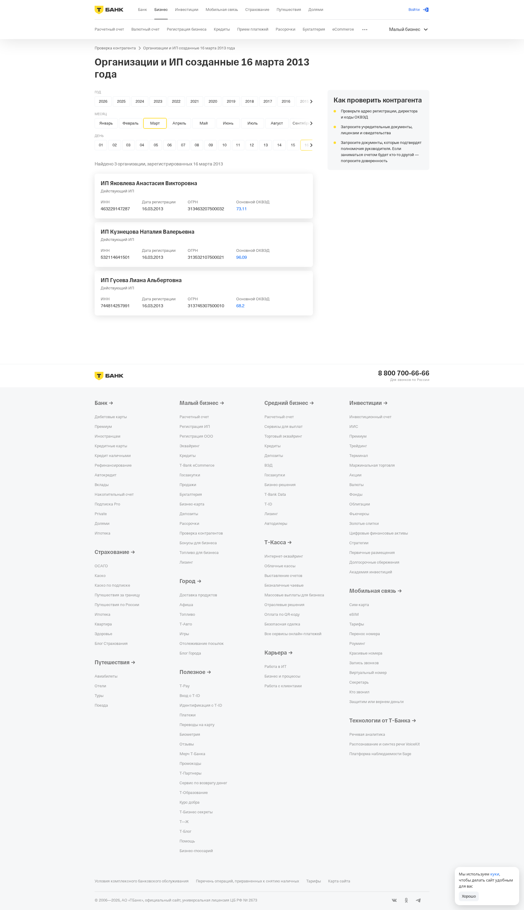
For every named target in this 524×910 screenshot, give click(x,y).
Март (155, 123)
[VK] (394, 900)
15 (293, 145)
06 (169, 145)
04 (142, 145)
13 (266, 145)
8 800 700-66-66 (403, 373)
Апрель (179, 123)
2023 (158, 101)
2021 (194, 101)
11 (238, 145)
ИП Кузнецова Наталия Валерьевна (147, 231)
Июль (252, 123)
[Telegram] (418, 900)
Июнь (228, 123)
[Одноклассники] (406, 900)
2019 (231, 101)
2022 (176, 101)
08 (197, 145)
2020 (213, 101)
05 (156, 145)
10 (224, 145)
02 (115, 145)
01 (101, 145)
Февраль (131, 123)
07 (183, 145)
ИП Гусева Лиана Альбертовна (141, 280)
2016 (286, 101)
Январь (106, 123)
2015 (304, 101)
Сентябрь (301, 123)
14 (279, 145)
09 (211, 145)
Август (277, 123)
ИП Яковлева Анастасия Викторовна (149, 183)
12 (252, 145)
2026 (103, 101)
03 (128, 145)
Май (204, 123)
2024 (140, 101)
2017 (268, 101)
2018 (249, 101)
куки (494, 874)
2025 (121, 101)
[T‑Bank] (109, 10)
